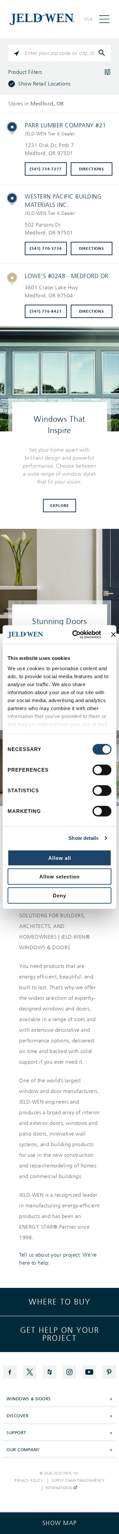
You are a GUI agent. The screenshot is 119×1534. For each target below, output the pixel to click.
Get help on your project (59, 1334)
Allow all (59, 857)
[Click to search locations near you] (16, 53)
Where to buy (60, 1301)
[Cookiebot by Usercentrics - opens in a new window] (75, 634)
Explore (59, 505)
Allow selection (59, 876)
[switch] (102, 769)
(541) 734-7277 (45, 169)
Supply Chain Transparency (78, 1480)
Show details (83, 838)
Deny (59, 895)
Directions (91, 169)
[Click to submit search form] (102, 53)
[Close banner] (113, 634)
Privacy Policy (29, 1480)
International (60, 1488)
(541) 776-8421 (45, 311)
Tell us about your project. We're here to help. (58, 1259)
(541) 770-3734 (45, 248)
